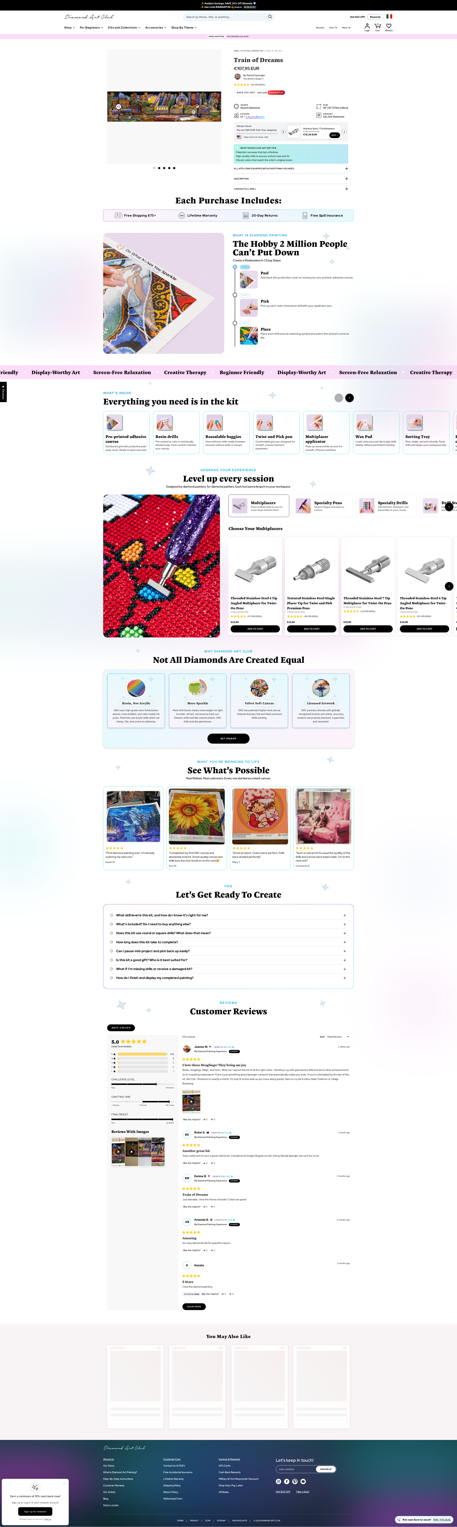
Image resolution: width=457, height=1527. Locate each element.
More (345, 27)
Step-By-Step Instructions (118, 1478)
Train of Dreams (274, 51)
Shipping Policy (172, 1485)
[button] (216, 106)
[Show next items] (349, 398)
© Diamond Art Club (239, 612)
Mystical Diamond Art (252, 51)
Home (236, 51)
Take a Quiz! (302, 1491)
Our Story (108, 1465)
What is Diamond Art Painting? (120, 1472)
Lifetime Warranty (173, 1478)
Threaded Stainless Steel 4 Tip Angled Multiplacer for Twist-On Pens (254, 603)
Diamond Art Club (270, 1520)
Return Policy (170, 1492)
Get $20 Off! (357, 17)
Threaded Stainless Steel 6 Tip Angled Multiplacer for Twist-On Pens (423, 603)
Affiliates (224, 1492)
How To (333, 27)
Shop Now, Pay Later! (231, 1485)
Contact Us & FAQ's (174, 1465)
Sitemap (221, 1520)
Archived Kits (239, 1520)
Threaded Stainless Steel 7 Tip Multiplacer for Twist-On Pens (367, 600)
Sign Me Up (326, 1469)
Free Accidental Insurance (177, 1472)
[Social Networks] (278, 1481)
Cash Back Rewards (230, 1472)
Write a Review (123, 1028)
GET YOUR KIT (228, 738)
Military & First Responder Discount (238, 1478)
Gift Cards (224, 1465)
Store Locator (111, 1505)
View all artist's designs (252, 79)
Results (320, 27)
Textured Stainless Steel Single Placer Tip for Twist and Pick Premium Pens (311, 603)
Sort (322, 1036)
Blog (105, 1498)
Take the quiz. (442, 1519)
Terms (180, 1520)
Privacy (194, 1520)
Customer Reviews (113, 1485)
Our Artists (109, 1492)
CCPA (207, 1520)
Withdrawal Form (172, 1498)
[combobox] (229, 17)
